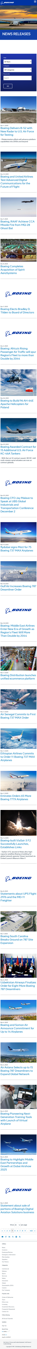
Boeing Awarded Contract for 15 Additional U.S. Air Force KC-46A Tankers (18, 450)
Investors (4, 1250)
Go (8, 86)
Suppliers (4, 1259)
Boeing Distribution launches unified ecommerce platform (18, 677)
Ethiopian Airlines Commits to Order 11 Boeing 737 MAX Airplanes (17, 757)
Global (4, 1283)
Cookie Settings (7, 1344)
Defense (4, 1271)
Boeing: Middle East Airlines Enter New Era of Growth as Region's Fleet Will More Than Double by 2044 (17, 630)
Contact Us (5, 1311)
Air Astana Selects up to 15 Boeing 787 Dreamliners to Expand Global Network (16, 1071)
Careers (4, 1288)
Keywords (6, 74)
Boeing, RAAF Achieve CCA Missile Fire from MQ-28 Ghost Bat (17, 225)
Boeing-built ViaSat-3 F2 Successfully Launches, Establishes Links (15, 844)
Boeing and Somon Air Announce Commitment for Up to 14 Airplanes (17, 1028)
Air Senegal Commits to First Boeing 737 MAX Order (18, 716)
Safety (4, 1278)
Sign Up (4, 1325)
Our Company (6, 1290)
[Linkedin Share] (9, 1236)
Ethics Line (5, 1302)
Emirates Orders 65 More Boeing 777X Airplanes (15, 797)
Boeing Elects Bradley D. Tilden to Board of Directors (17, 310)
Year (4, 58)
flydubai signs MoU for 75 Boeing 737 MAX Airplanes (16, 548)
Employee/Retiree (7, 1252)
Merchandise (5, 1257)
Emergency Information (8, 1254)
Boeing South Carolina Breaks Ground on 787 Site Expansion (16, 940)
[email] (2, 1236)
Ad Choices (28, 1342)
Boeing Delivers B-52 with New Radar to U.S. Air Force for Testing (17, 131)
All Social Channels (7, 1318)
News (3, 1247)
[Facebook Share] (5, 1236)
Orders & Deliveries (7, 1297)
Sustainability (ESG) (7, 1285)
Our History (5, 1262)
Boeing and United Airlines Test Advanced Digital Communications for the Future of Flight (16, 181)
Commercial (5, 1269)
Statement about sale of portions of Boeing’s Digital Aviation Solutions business (17, 1209)
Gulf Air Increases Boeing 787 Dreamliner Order (18, 588)
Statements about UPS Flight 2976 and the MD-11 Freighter (18, 897)
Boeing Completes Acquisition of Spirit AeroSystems (12, 270)
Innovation (5, 1280)
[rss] (19, 1236)
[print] (16, 1236)
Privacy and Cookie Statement (17, 1342)
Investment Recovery (8, 1307)
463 (31, 1230)
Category (6, 66)
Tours (3, 1299)
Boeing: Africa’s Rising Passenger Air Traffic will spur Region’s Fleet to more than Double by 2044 (18, 353)
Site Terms (6, 1342)
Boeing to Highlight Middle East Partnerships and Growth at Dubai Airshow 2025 (16, 1164)
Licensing (4, 1304)
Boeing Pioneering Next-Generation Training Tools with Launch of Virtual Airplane (16, 1118)
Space (4, 1273)
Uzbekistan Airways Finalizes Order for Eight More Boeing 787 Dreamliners (18, 986)
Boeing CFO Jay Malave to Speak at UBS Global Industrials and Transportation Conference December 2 (17, 504)
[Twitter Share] (12, 1236)
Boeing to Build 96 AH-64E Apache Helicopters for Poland (17, 404)
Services (4, 1276)
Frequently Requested (8, 1309)
